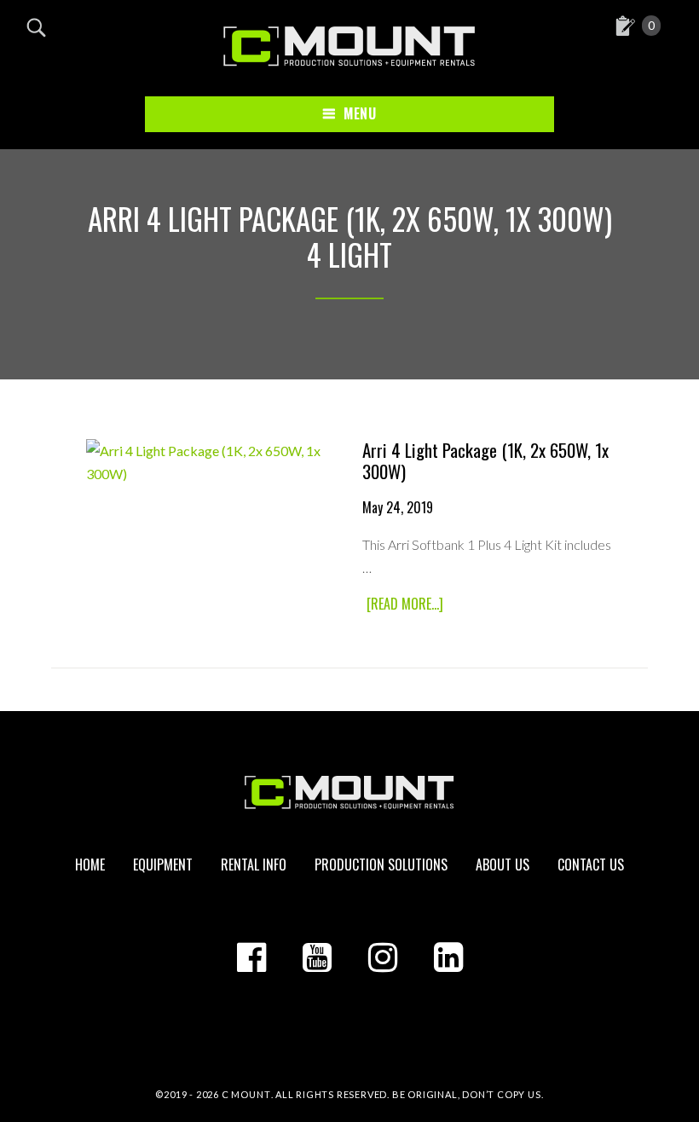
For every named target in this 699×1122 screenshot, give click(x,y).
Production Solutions (381, 864)
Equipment (163, 864)
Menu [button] (360, 113)
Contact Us (590, 864)
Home (90, 864)
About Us (502, 864)
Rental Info (253, 864)
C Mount (246, 1094)
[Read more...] (407, 604)
